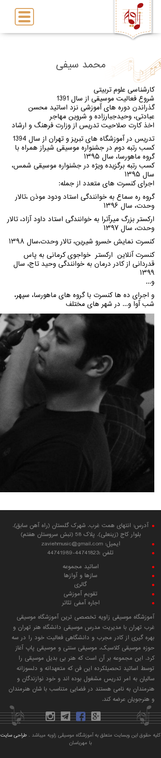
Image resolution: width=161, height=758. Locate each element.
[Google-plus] (97, 719)
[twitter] (111, 719)
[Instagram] (51, 719)
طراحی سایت (13, 735)
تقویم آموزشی (80, 594)
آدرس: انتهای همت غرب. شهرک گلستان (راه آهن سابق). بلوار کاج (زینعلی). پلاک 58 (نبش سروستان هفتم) (80, 530)
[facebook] (81, 719)
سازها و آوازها (80, 575)
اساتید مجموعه (81, 566)
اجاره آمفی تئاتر (81, 603)
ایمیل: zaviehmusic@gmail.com (80, 544)
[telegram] (66, 719)
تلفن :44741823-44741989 (80, 553)
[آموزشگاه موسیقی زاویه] (133, 16)
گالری (80, 584)
